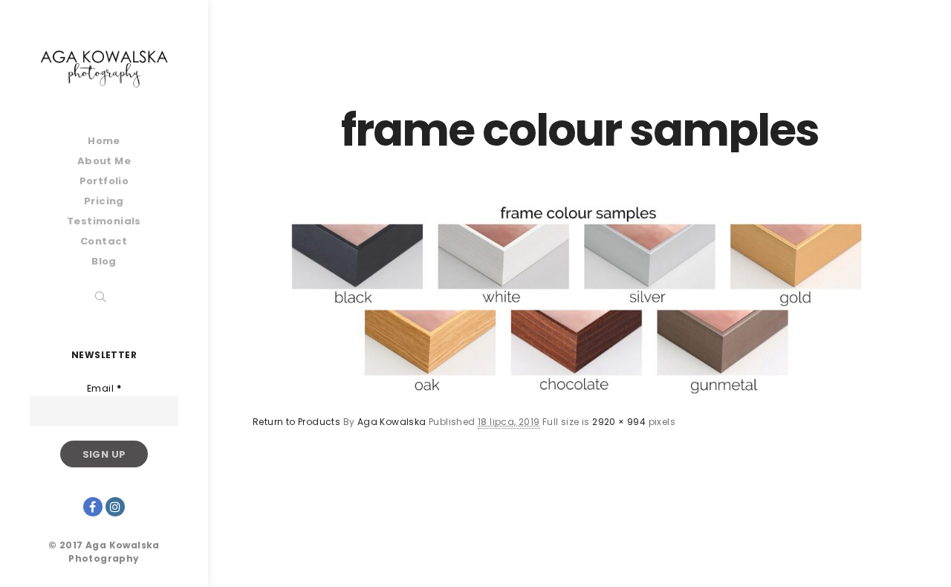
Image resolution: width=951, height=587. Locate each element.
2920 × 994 (619, 421)
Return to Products (296, 421)
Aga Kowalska (391, 421)
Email (104, 388)
